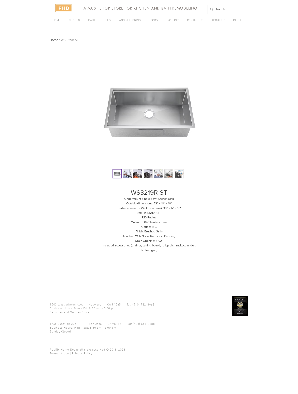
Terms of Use (59, 353)
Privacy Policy (82, 353)
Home (54, 40)
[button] (173, 20)
